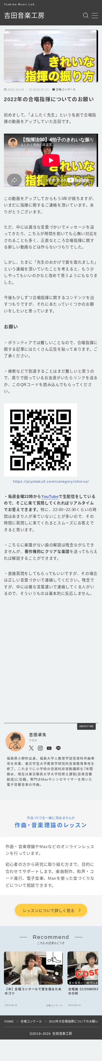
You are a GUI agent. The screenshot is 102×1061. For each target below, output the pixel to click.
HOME (9, 1021)
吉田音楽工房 (24, 15)
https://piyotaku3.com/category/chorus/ (51, 481)
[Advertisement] (51, 660)
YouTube (50, 496)
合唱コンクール (66, 89)
